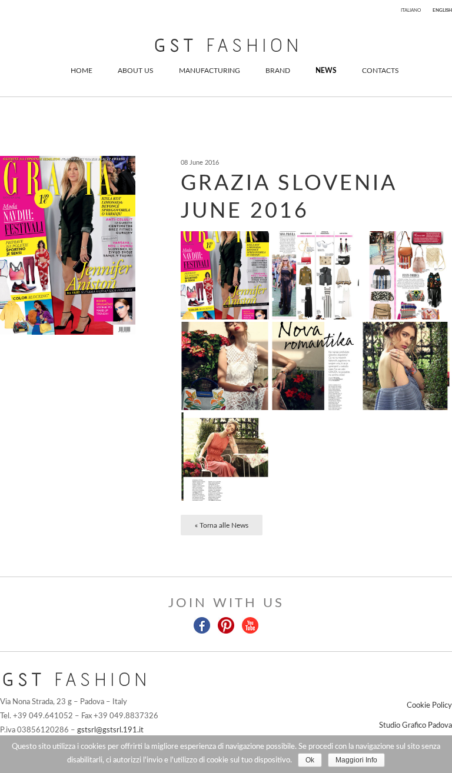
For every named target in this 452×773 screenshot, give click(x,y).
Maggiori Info (356, 760)
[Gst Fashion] (226, 45)
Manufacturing (209, 70)
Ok (309, 760)
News (326, 70)
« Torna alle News (221, 525)
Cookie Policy (429, 705)
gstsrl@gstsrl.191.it (110, 730)
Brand (277, 70)
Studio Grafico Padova (415, 725)
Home (81, 70)
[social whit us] (203, 625)
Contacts (380, 70)
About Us (136, 70)
